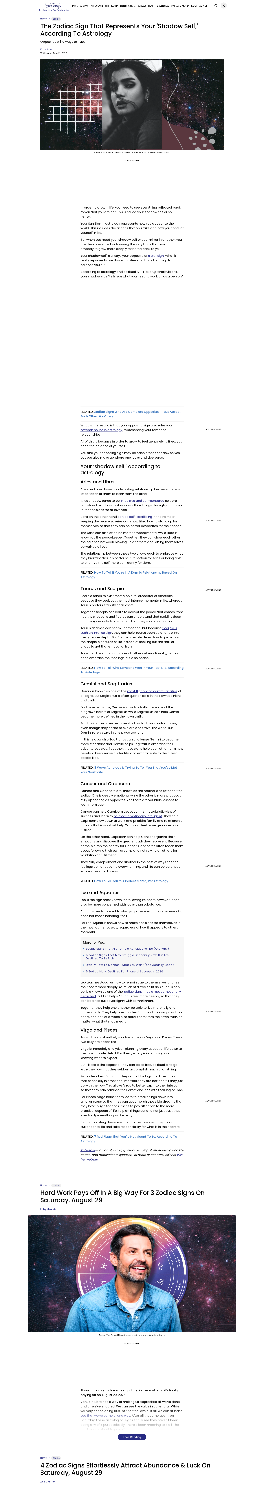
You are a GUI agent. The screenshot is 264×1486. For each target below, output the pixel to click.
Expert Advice (199, 5)
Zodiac (83, 5)
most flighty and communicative (152, 691)
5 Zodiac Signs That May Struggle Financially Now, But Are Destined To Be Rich (127, 956)
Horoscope (96, 5)
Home (43, 18)
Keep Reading (132, 1437)
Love (75, 5)
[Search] (215, 5)
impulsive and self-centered (142, 501)
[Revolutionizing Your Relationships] (54, 6)
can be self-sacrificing (135, 517)
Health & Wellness (158, 5)
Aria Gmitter (47, 1481)
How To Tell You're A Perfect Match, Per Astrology (131, 881)
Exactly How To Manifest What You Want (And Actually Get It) (130, 965)
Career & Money (180, 5)
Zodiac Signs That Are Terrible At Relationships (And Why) (127, 948)
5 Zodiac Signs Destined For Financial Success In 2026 (124, 971)
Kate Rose (46, 49)
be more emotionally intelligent (138, 816)
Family (114, 5)
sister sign (156, 256)
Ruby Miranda (48, 1209)
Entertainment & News (133, 5)
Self (107, 5)
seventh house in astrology (101, 430)
